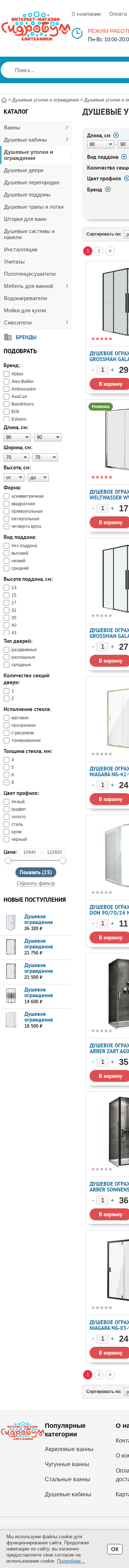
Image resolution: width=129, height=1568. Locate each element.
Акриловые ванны (69, 1449)
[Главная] (4, 99)
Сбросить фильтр (36, 883)
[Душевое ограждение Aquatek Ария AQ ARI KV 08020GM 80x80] (11, 923)
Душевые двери (23, 170)
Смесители (18, 322)
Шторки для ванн (25, 219)
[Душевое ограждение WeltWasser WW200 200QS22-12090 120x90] (11, 1020)
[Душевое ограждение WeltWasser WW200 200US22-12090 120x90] (11, 947)
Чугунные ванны (67, 1464)
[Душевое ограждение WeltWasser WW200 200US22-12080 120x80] (11, 971)
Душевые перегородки (31, 182)
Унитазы (14, 262)
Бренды (26, 336)
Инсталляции (20, 249)
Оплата (118, 14)
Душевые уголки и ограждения (28, 155)
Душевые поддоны (27, 194)
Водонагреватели (25, 298)
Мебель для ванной (28, 286)
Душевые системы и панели (29, 234)
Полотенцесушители (30, 274)
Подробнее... (71, 1561)
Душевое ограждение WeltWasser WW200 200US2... (46, 949)
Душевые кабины (25, 140)
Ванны (12, 127)
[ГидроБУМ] (36, 26)
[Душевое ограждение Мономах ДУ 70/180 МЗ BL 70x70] (11, 996)
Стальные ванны (67, 1479)
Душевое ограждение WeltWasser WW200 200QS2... (46, 1022)
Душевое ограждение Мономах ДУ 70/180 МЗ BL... (43, 998)
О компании (86, 14)
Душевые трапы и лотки (33, 207)
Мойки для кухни (25, 310)
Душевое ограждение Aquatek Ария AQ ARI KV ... (44, 925)
